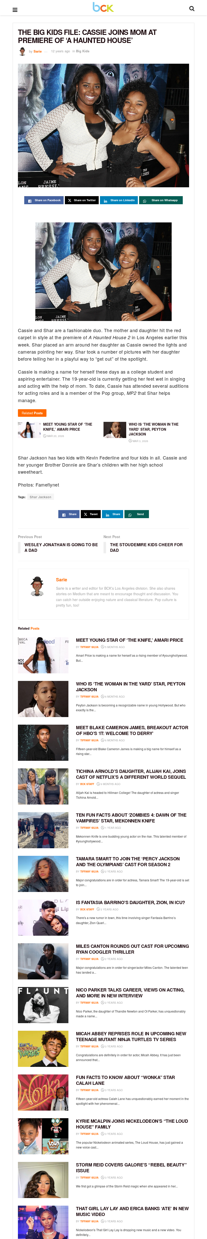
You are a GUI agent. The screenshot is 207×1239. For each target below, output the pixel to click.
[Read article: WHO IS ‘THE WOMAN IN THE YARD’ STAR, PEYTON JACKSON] (43, 699)
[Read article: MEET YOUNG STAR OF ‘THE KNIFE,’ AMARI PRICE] (43, 655)
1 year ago (112, 828)
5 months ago (114, 647)
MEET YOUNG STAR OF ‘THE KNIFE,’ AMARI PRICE (129, 640)
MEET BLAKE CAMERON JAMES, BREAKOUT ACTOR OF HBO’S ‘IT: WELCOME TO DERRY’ (132, 730)
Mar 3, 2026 (140, 441)
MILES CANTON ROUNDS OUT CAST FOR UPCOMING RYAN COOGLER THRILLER (132, 949)
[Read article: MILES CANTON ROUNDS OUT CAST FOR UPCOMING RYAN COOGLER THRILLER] (43, 961)
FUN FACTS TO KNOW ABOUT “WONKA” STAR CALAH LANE (125, 1080)
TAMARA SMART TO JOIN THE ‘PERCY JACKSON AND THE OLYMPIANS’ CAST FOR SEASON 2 (128, 861)
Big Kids (82, 51)
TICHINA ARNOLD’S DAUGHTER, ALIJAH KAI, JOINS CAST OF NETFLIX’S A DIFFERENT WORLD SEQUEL (131, 774)
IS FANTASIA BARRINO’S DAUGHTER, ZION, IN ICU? (130, 902)
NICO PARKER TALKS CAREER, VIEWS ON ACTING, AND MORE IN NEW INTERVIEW (130, 992)
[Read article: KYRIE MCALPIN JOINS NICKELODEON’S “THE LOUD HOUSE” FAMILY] (43, 1136)
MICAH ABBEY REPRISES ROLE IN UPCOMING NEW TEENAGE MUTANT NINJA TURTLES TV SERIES (131, 1036)
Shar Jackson (40, 497)
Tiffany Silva (89, 647)
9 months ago (110, 784)
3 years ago (113, 1046)
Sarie (38, 51)
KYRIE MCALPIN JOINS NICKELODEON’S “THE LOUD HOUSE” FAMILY (132, 1124)
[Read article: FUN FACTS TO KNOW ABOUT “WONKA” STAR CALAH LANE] (43, 1092)
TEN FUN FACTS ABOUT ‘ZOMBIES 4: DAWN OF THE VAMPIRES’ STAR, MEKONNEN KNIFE (131, 818)
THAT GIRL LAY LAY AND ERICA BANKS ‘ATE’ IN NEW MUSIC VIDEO (132, 1211)
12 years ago (60, 51)
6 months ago (114, 696)
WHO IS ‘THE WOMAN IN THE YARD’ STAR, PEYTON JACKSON (130, 686)
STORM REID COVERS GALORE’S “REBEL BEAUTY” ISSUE (131, 1167)
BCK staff (87, 784)
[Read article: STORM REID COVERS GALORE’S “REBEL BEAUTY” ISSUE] (43, 1180)
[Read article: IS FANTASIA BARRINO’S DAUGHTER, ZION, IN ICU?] (43, 918)
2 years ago (113, 871)
